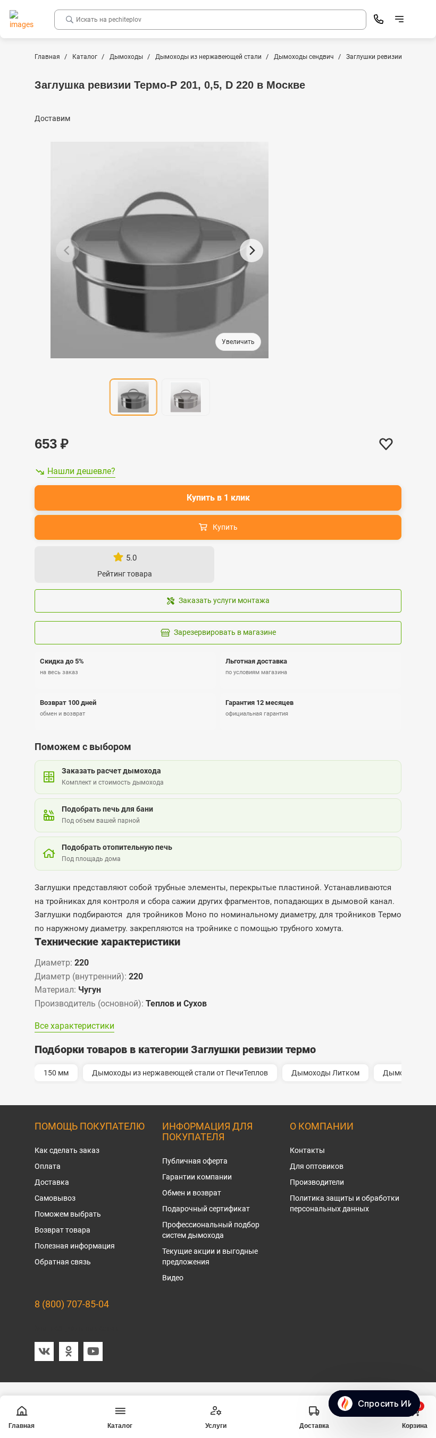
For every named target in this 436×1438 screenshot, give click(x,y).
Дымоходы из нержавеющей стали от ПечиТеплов (180, 1073)
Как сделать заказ (67, 1150)
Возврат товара (62, 1230)
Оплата (48, 1166)
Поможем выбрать (68, 1214)
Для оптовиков (316, 1166)
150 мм (56, 1073)
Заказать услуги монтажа (224, 600)
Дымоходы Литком (325, 1073)
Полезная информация (75, 1246)
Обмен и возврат (191, 1193)
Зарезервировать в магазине (225, 632)
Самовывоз (55, 1198)
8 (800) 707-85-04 (72, 1304)
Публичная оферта (195, 1161)
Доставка (52, 1182)
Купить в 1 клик (218, 498)
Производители (317, 1182)
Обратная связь (63, 1262)
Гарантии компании (197, 1177)
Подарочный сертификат (206, 1208)
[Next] (251, 250)
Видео (172, 1277)
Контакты (307, 1150)
